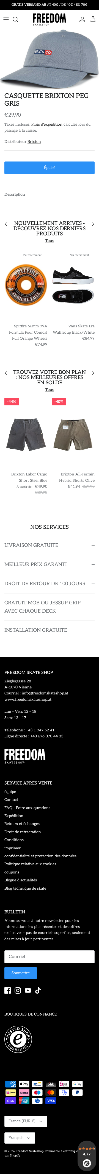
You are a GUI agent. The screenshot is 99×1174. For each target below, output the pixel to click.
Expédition (13, 816)
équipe (10, 791)
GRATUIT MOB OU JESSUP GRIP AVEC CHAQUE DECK (42, 607)
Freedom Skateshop (29, 1151)
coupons (11, 872)
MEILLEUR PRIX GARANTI (35, 564)
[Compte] (81, 19)
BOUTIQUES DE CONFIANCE (30, 1014)
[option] (49, 59)
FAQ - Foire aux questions (27, 808)
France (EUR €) (22, 1121)
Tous (49, 240)
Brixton (34, 141)
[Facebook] (7, 990)
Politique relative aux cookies (30, 864)
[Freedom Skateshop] (49, 19)
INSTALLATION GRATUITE (35, 630)
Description (14, 194)
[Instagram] (18, 990)
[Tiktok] (38, 990)
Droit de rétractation (22, 832)
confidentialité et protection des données (40, 856)
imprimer (12, 848)
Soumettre (21, 973)
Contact (11, 799)
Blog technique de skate (25, 888)
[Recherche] (18, 19)
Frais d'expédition (46, 124)
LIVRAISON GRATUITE (31, 545)
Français (16, 1137)
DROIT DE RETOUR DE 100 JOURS (44, 584)
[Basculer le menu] (6, 19)
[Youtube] (28, 990)
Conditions (14, 840)
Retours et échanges (22, 823)
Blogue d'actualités (20, 880)
